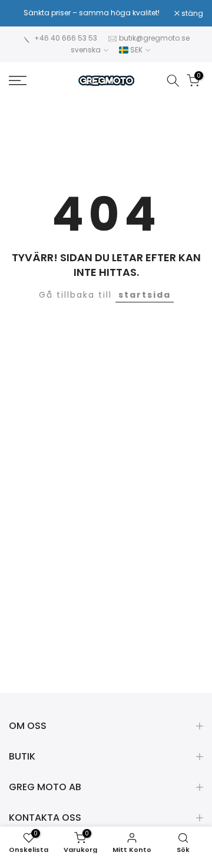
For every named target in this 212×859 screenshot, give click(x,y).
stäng (191, 13)
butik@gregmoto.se (154, 38)
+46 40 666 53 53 (65, 38)
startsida (144, 295)
